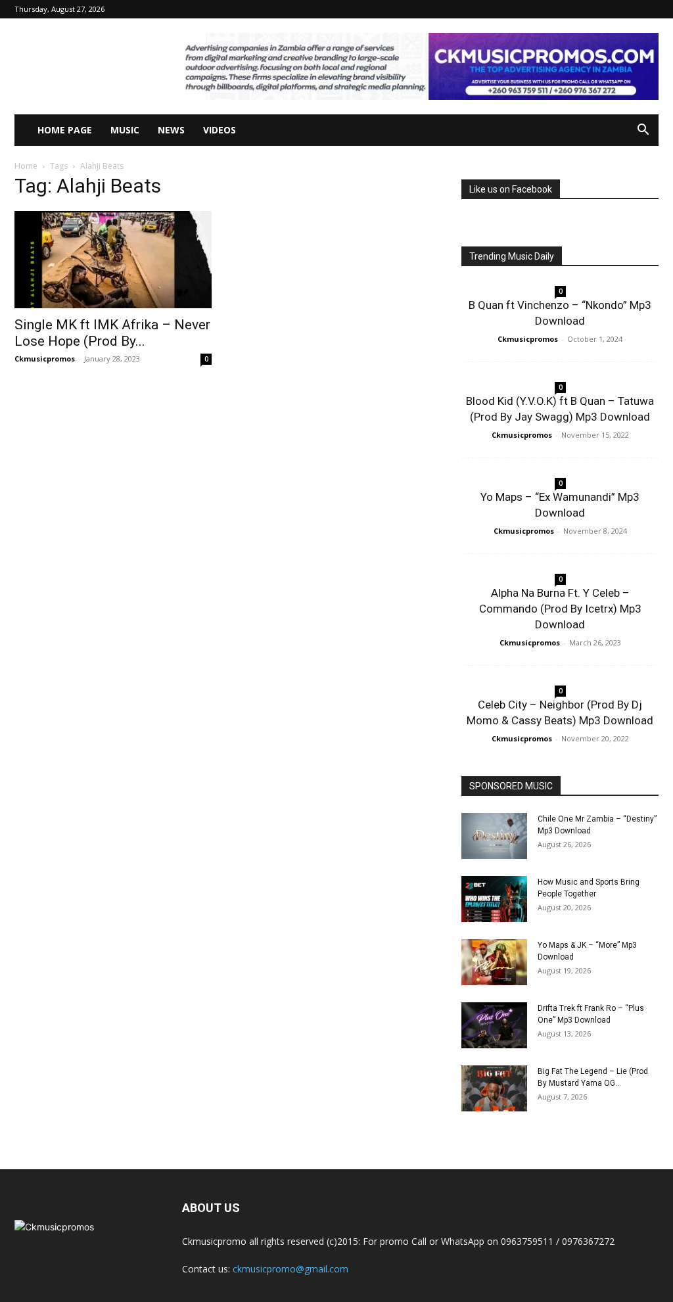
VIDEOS (219, 130)
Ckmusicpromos (44, 358)
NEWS (171, 130)
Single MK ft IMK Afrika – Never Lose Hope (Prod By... (112, 333)
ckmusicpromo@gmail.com (290, 1269)
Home (25, 166)
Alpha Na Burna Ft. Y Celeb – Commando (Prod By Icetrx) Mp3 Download (560, 608)
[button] (643, 131)
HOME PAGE (64, 130)
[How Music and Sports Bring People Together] (494, 899)
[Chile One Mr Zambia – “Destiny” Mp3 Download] (494, 836)
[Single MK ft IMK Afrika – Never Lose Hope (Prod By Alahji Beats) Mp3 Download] (113, 259)
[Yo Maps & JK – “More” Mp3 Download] (494, 962)
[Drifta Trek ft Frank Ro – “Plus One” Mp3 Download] (494, 1025)
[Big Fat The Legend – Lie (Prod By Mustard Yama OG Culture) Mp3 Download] (494, 1088)
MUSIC (124, 130)
